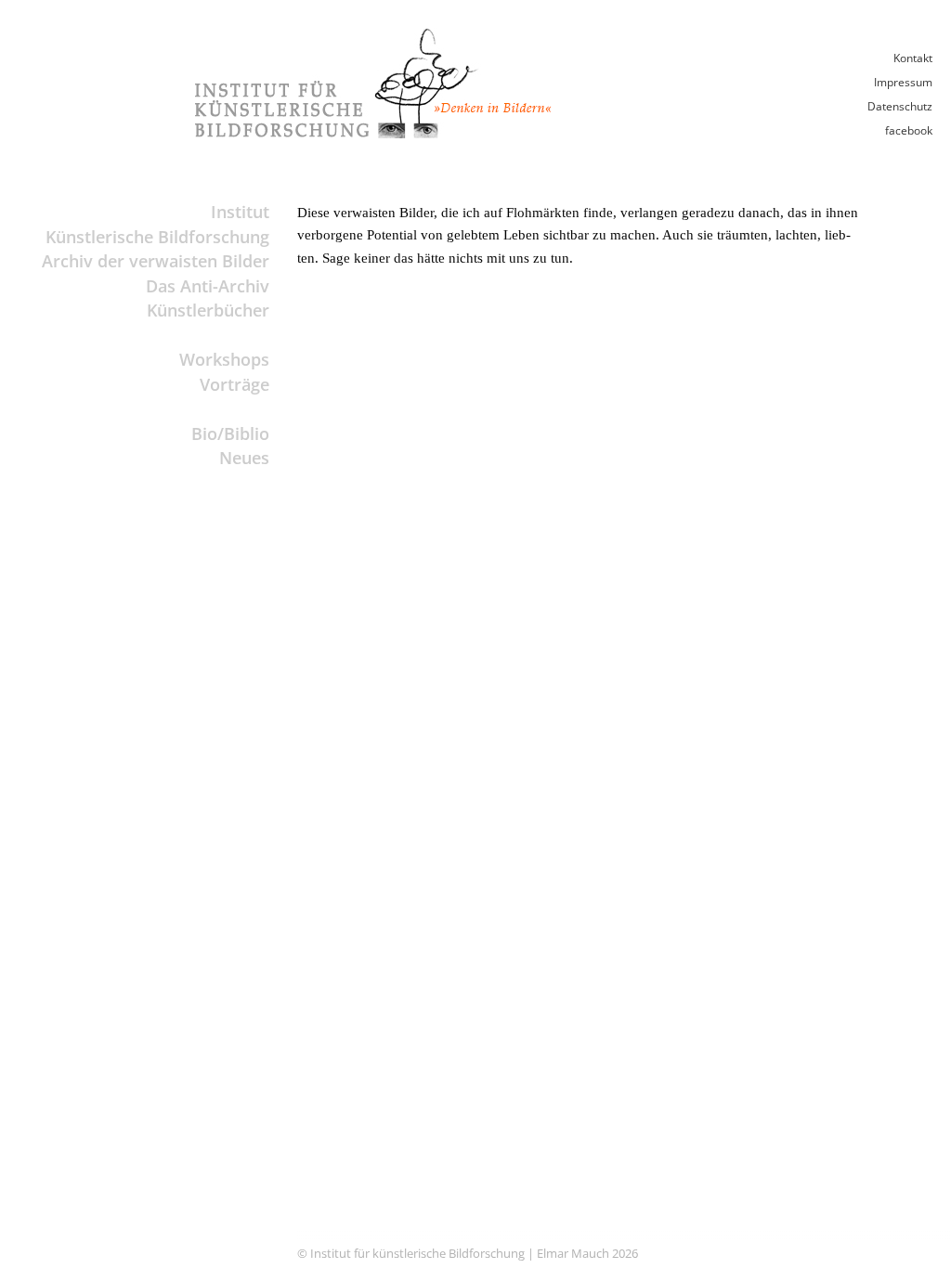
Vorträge (234, 384)
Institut (240, 212)
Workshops (224, 359)
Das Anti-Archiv (207, 286)
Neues (244, 457)
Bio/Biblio (230, 433)
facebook (908, 130)
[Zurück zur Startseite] (373, 133)
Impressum (903, 82)
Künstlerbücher (208, 310)
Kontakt (912, 58)
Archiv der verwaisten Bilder (155, 261)
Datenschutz (899, 106)
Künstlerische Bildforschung (157, 237)
